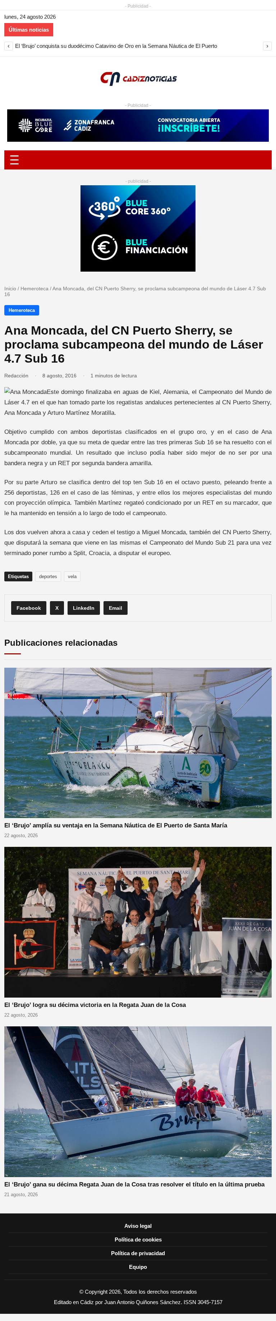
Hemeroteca (34, 288)
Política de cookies (138, 1239)
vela (72, 576)
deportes (48, 576)
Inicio (10, 288)
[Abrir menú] (138, 159)
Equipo (138, 1267)
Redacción (16, 375)
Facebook (29, 608)
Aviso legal (138, 1226)
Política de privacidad (138, 1253)
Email (115, 608)
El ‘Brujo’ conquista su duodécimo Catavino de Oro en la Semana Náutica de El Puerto (116, 46)
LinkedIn (84, 608)
